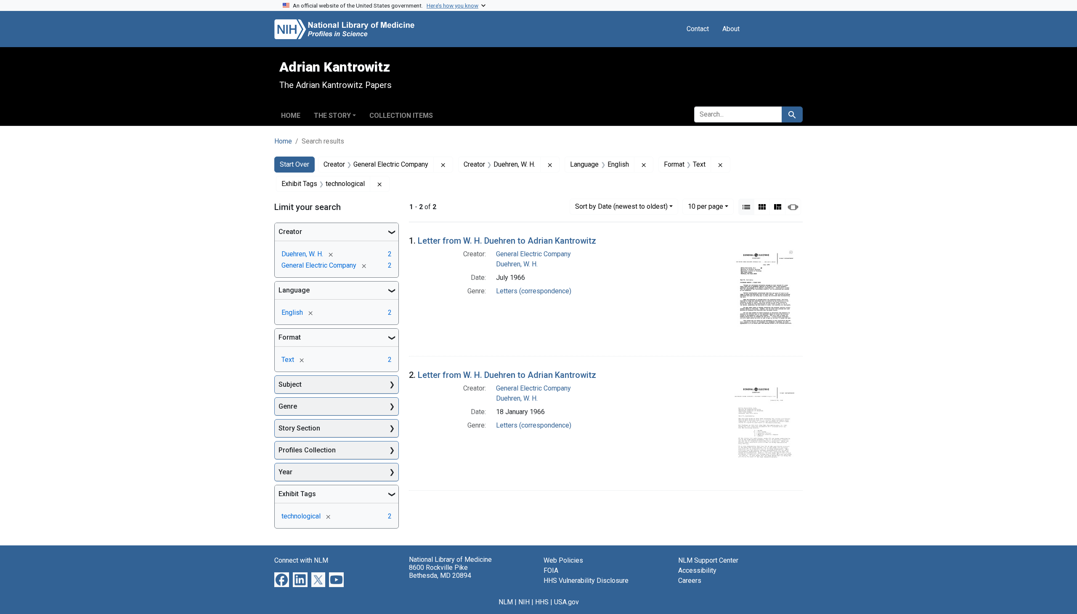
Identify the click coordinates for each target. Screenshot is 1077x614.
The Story (332, 116)
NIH (524, 602)
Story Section (299, 428)
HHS (542, 602)
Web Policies (563, 560)
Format (290, 337)
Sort (621, 206)
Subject (290, 384)
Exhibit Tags (297, 494)
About (731, 29)
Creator (290, 232)
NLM (506, 602)
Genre (288, 406)
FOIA (551, 570)
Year (285, 472)
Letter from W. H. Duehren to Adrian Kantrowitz (507, 241)
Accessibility (697, 570)
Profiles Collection (307, 450)
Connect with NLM (301, 560)
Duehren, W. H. (517, 264)
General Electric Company (533, 254)
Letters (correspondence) (533, 291)
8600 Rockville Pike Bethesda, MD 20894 (440, 571)
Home (290, 116)
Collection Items (401, 116)
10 (705, 206)
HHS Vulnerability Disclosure (586, 581)
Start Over (294, 164)
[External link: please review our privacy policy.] (281, 579)
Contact (698, 29)
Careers (689, 581)
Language (294, 290)
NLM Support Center (708, 560)
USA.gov (566, 602)
